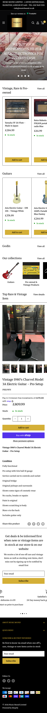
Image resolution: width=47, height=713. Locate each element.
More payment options (23, 441)
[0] (42, 22)
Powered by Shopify (10, 708)
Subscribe (23, 581)
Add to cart (17, 160)
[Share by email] (43, 524)
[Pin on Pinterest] (33, 524)
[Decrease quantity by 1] (15, 418)
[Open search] (33, 23)
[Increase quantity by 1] (27, 418)
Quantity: (6, 418)
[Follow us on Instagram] (13, 680)
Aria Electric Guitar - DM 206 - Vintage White (16, 209)
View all (41, 88)
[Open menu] (3, 23)
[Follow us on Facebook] (4, 680)
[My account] (38, 23)
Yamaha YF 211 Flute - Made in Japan (15, 124)
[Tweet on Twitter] (38, 524)
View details (39, 294)
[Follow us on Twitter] (8, 680)
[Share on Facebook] (29, 524)
